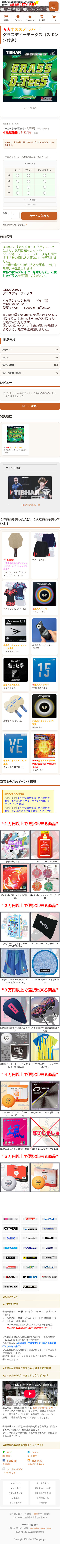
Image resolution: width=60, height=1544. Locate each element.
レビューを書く (30, 406)
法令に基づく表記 (43, 1493)
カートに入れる (39, 215)
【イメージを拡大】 (30, 108)
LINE (7, 1454)
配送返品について (43, 1488)
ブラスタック (12, 686)
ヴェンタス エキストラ (15, 763)
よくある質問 (16, 1502)
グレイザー (43, 724)
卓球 (36, 1514)
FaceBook (9, 1462)
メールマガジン (12, 1471)
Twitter (33, 1454)
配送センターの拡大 (43, 1408)
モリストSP (44, 765)
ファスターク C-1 (15, 648)
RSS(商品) (36, 1462)
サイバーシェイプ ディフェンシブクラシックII (16, 568)
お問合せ (43, 1502)
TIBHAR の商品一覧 (30, 505)
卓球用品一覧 (43, 1498)
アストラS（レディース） (15, 609)
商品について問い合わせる (14, 225)
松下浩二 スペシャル (13, 721)
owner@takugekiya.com (41, 1528)
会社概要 (16, 1498)
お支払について (15, 1493)
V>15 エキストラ (41, 686)
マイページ (15, 1483)
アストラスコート (40, 560)
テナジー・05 (41, 610)
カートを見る (43, 1483)
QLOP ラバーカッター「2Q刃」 (42, 647)
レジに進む (15, 1488)
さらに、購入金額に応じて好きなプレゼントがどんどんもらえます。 (29, 143)
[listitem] (6, 18)
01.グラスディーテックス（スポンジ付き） (15, 450)
